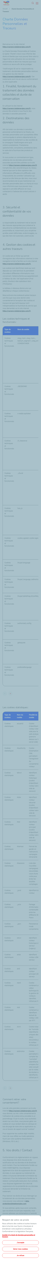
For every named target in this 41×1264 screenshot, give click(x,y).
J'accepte (20, 1242)
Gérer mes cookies (20, 1249)
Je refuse (20, 1255)
